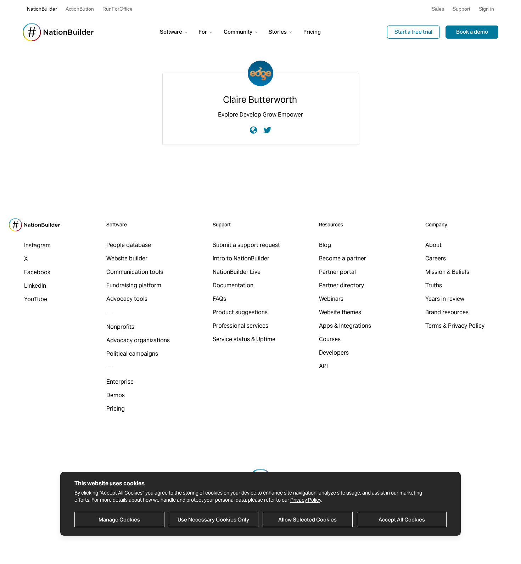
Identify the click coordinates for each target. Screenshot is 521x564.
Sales (438, 9)
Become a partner (342, 258)
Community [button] (238, 31)
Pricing (312, 31)
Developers (334, 352)
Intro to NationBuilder (241, 258)
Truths (433, 285)
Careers (435, 258)
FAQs (219, 299)
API (323, 366)
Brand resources (447, 312)
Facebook (37, 272)
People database (128, 245)
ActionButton (80, 9)
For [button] (203, 31)
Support (461, 9)
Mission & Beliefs (447, 272)
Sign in (486, 9)
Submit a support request (246, 245)
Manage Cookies (119, 519)
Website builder (126, 258)
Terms (433, 325)
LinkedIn (35, 285)
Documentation (233, 285)
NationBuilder (42, 9)
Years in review (444, 299)
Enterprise (120, 381)
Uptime (265, 339)
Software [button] (171, 31)
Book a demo (472, 31)
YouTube (35, 299)
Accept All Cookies (402, 519)
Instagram (37, 245)
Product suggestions (240, 312)
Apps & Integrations (345, 325)
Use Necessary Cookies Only (213, 519)
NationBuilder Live (236, 272)
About (433, 245)
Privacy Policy (305, 500)
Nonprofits (120, 327)
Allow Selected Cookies (307, 519)
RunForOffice (117, 9)
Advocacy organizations (138, 340)
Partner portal (337, 272)
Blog (325, 245)
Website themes (340, 312)
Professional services (240, 325)
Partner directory (341, 285)
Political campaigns (132, 353)
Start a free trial (413, 31)
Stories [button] (278, 31)
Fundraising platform (133, 285)
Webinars (331, 299)
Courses (330, 339)
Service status (231, 339)
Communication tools (134, 272)
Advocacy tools (126, 299)
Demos (115, 395)
